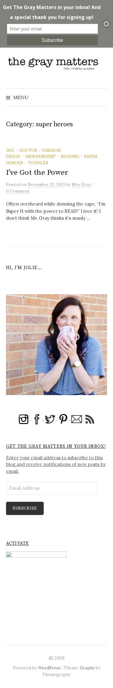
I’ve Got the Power (37, 172)
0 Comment (18, 191)
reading (70, 156)
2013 (10, 150)
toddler (38, 162)
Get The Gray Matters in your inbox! (56, 446)
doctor (28, 150)
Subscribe (25, 508)
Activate (17, 543)
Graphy (87, 668)
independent (40, 156)
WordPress (49, 668)
